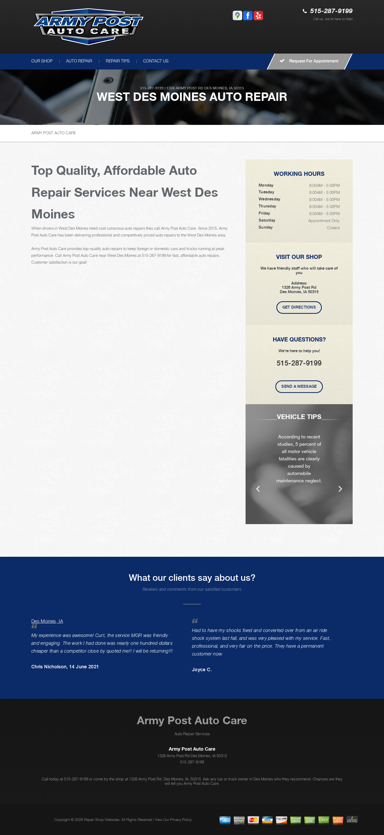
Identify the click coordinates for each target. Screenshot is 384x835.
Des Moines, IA (47, 621)
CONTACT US (155, 61)
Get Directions (299, 307)
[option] (299, 464)
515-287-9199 (331, 11)
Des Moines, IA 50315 (224, 88)
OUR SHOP (42, 61)
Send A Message (299, 386)
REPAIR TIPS (118, 61)
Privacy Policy (180, 819)
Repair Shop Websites (101, 819)
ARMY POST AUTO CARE (53, 132)
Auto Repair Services (192, 733)
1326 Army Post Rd (184, 88)
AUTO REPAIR (79, 61)
